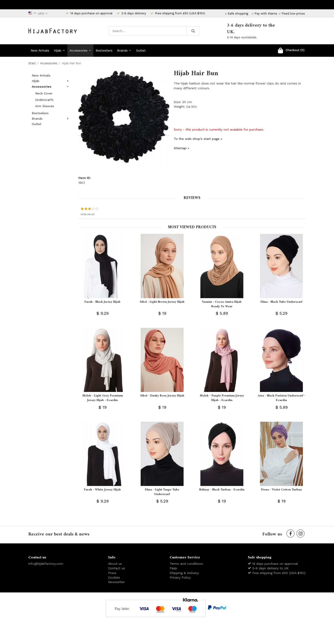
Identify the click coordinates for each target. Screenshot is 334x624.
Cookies (114, 577)
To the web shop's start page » (198, 139)
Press (112, 573)
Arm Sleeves (44, 106)
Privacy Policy (180, 577)
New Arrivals (40, 50)
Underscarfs (44, 100)
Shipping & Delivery (184, 573)
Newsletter (116, 582)
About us (115, 563)
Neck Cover (43, 93)
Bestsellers (104, 50)
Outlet (141, 50)
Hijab (57, 50)
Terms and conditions (186, 563)
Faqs (173, 568)
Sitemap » (181, 148)
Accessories (78, 50)
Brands (122, 50)
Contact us (116, 568)
